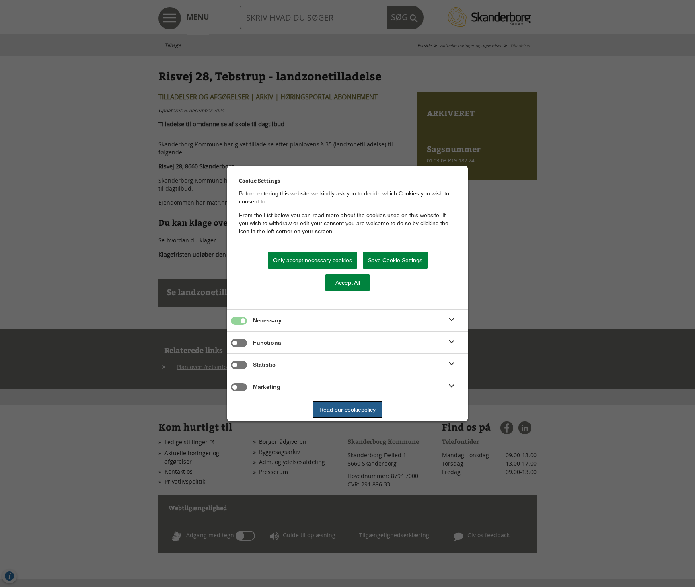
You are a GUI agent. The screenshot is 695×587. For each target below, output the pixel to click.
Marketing (266, 387)
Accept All (347, 282)
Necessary (267, 320)
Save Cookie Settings (395, 260)
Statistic (264, 364)
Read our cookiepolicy (347, 409)
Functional (268, 342)
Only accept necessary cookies (312, 260)
